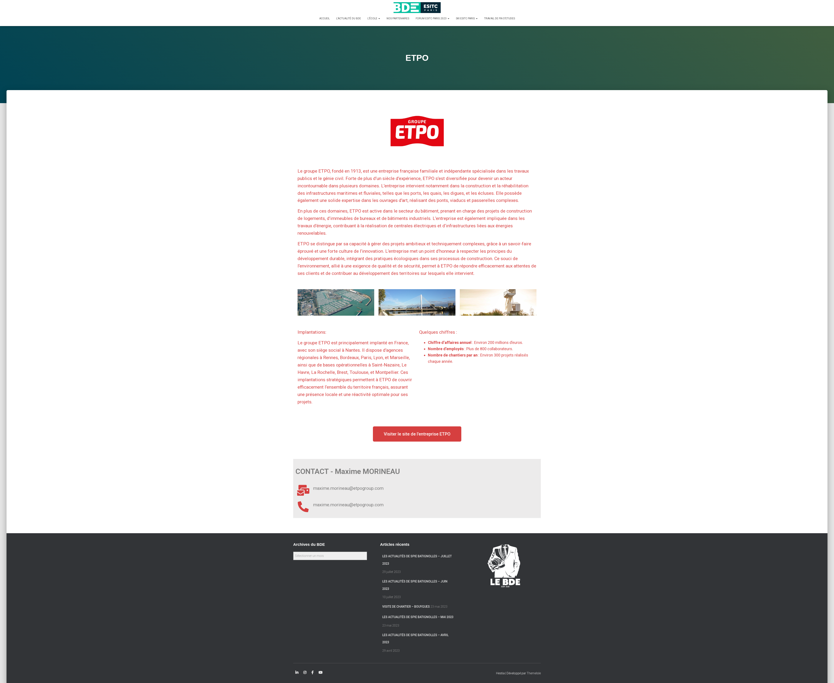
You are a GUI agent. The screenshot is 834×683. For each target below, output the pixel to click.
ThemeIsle (534, 673)
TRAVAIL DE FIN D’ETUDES (499, 18)
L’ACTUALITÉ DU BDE (348, 18)
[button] (417, 434)
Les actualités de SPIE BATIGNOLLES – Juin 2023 (414, 585)
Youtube (320, 673)
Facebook (312, 673)
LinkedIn (297, 673)
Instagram (305, 673)
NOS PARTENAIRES (398, 18)
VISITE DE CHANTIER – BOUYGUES (406, 606)
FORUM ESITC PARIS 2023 (431, 18)
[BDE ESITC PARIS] (417, 7)
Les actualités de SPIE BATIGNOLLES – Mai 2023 (417, 617)
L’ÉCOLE (372, 18)
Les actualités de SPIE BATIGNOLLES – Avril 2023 (415, 638)
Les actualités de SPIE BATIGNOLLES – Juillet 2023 (417, 559)
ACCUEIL (324, 18)
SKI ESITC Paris (465, 18)
